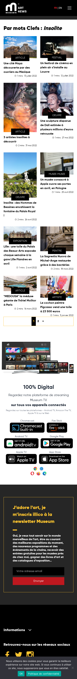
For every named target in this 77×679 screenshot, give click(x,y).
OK (21, 673)
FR (55, 8)
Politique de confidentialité (43, 673)
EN (60, 8)
